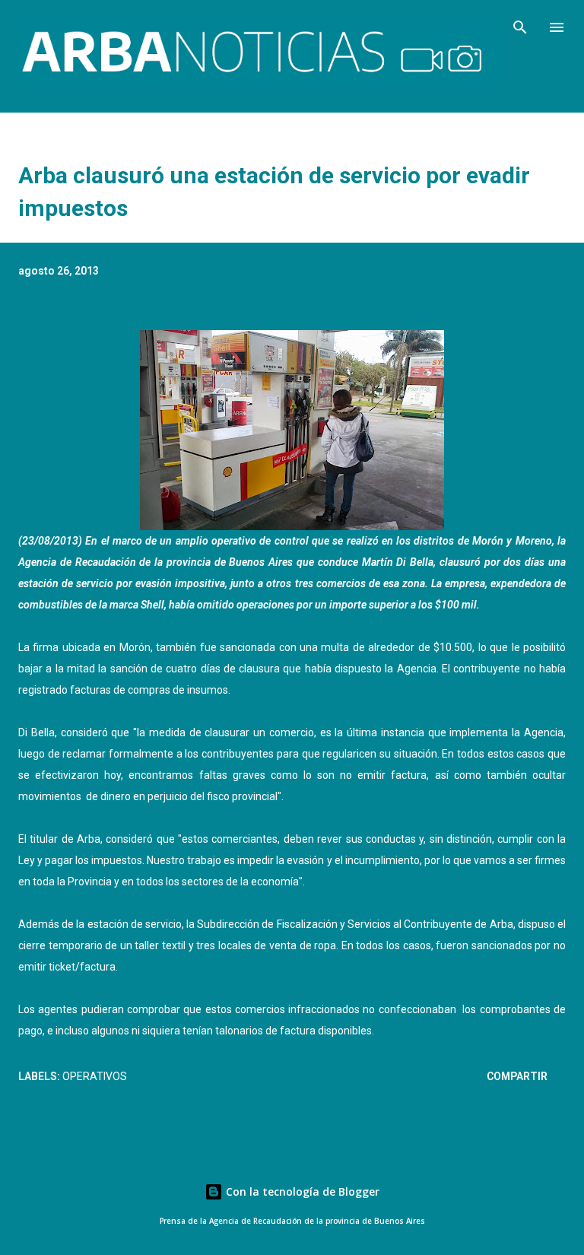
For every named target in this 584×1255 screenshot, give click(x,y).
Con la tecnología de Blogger (301, 1191)
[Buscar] (520, 27)
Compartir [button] (517, 1076)
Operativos (94, 1076)
